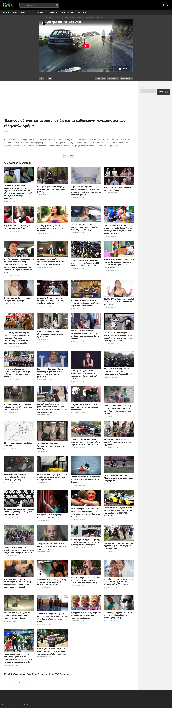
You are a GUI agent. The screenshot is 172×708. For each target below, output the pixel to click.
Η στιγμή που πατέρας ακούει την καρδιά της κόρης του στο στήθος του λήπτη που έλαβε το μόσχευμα (51, 651)
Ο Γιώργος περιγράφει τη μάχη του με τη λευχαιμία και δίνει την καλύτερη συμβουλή (118, 615)
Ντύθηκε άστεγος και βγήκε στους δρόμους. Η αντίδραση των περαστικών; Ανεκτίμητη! (18, 615)
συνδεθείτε (30, 682)
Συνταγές (40, 12)
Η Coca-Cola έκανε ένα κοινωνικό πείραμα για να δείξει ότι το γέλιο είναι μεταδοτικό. (18, 407)
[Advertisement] (69, 100)
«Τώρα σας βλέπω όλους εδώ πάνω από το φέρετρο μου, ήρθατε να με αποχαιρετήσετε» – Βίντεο (85, 442)
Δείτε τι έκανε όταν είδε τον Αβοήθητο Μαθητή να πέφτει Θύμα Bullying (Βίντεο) (118, 478)
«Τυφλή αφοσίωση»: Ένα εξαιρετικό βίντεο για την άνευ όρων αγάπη (50, 334)
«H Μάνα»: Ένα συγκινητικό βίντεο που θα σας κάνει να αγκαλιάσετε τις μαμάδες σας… (52, 477)
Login (167, 5)
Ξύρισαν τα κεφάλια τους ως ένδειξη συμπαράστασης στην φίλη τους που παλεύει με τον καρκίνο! (19, 550)
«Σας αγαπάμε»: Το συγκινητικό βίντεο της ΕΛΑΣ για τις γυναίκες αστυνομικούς (84, 407)
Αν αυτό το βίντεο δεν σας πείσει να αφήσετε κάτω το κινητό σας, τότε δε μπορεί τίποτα (51, 300)
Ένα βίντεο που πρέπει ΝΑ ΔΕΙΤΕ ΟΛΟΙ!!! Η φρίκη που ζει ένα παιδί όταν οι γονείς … (51, 546)
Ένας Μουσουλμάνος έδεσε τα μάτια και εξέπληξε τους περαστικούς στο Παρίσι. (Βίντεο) (118, 371)
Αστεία (23, 12)
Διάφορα (81, 12)
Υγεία (31, 12)
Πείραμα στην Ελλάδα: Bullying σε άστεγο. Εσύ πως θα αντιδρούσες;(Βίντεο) (52, 189)
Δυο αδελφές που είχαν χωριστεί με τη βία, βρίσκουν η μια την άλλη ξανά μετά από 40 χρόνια (52, 582)
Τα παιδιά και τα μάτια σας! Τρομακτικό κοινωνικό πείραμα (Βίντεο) (50, 446)
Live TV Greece (59, 674)
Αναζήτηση (144, 87)
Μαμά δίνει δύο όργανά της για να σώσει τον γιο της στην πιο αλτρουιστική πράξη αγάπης (118, 581)
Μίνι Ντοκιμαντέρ (68, 12)
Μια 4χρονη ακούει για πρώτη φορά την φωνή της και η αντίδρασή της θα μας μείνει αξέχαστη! (86, 615)
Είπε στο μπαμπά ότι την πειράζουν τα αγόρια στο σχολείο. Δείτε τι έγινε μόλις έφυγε (85, 227)
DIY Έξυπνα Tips (52, 12)
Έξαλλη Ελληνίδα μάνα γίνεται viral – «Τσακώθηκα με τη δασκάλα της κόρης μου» (119, 301)
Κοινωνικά (7, 131)
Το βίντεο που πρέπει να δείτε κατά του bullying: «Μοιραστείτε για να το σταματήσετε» (19, 511)
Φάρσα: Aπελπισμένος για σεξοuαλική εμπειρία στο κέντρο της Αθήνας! (117, 442)
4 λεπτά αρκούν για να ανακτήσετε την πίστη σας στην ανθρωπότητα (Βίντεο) (85, 479)
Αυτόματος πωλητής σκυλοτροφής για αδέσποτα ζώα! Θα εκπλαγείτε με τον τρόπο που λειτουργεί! (85, 542)
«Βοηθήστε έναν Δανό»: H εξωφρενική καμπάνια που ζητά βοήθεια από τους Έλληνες (50, 261)
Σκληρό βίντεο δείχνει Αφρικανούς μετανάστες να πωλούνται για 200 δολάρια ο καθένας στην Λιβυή (85, 263)
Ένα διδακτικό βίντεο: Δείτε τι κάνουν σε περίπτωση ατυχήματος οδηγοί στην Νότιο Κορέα (85, 303)
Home (15, 12)
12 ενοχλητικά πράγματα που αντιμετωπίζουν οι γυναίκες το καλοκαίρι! (50, 228)
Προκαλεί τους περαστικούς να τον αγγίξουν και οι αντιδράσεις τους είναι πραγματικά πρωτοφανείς (85, 580)
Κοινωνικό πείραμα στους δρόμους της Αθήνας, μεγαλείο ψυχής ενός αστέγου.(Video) (119, 545)
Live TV (4, 12)
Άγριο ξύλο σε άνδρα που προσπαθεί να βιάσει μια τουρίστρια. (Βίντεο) (15, 477)
